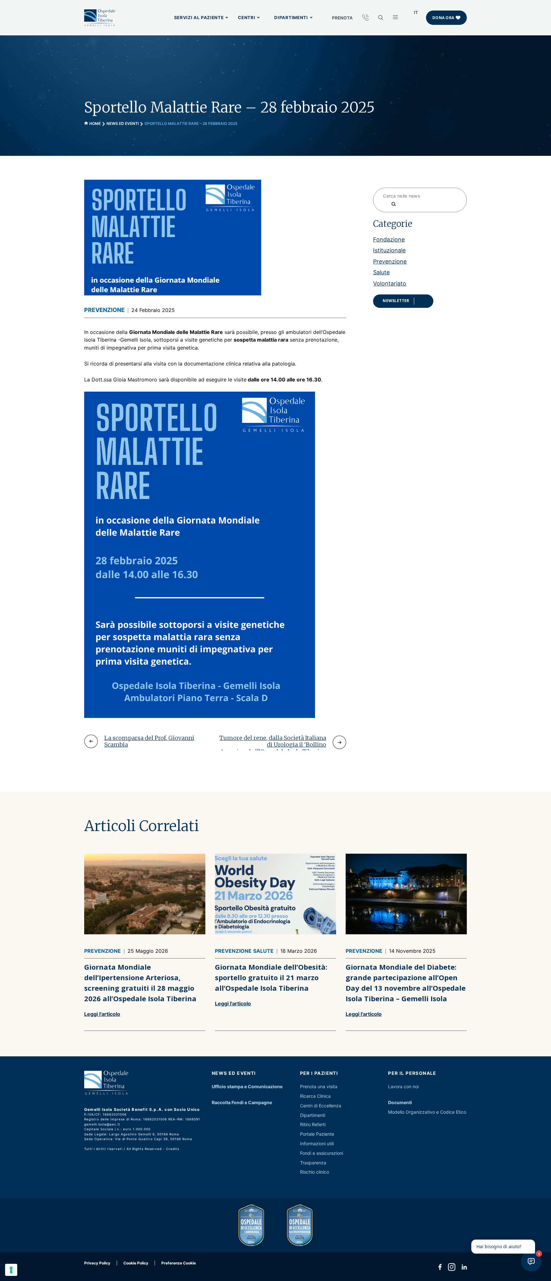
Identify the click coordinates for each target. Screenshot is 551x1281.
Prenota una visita (318, 1086)
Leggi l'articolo (102, 1014)
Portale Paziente (317, 1134)
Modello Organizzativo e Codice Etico (427, 1112)
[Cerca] (390, 204)
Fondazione (389, 239)
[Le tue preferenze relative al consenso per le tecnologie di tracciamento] (11, 1270)
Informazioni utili (317, 1143)
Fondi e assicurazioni (321, 1153)
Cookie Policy (135, 1263)
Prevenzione (104, 310)
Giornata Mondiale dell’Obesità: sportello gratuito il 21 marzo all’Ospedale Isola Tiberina (271, 977)
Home (95, 123)
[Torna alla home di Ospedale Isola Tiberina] (99, 17)
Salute (381, 272)
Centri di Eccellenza (320, 1105)
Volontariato (389, 283)
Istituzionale (389, 250)
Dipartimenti (312, 1115)
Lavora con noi (403, 1086)
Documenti (400, 1102)
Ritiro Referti (313, 1124)
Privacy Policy (97, 1263)
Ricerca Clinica (315, 1096)
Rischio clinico (314, 1172)
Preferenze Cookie (178, 1263)
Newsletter (396, 300)
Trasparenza (313, 1162)
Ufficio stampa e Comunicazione (247, 1086)
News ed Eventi (123, 123)
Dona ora (443, 17)
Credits (172, 1149)
